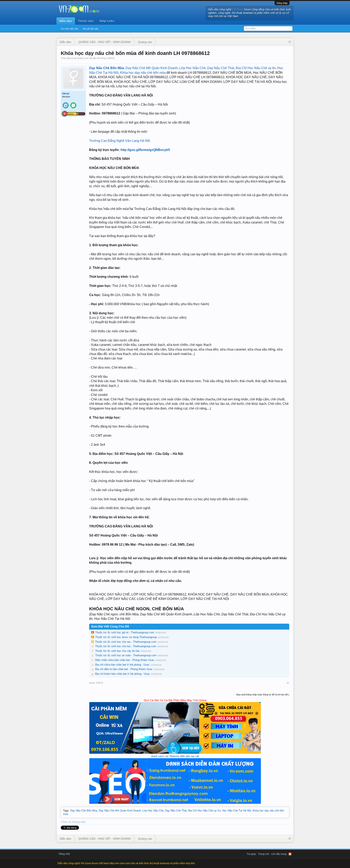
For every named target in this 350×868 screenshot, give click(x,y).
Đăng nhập (282, 3)
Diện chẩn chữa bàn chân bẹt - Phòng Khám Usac (124, 660)
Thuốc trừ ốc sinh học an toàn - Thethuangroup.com (125, 655)
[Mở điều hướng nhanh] (289, 42)
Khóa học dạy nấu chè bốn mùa (143, 72)
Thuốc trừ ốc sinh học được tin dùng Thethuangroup (126, 637)
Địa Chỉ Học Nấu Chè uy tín (256, 68)
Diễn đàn (66, 21)
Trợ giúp (251, 854)
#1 (288, 683)
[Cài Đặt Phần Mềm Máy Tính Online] (175, 752)
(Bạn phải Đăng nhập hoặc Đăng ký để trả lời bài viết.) (262, 694)
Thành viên (86, 20)
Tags (66, 810)
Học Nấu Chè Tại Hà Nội (236, 810)
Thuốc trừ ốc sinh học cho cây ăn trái (117, 650)
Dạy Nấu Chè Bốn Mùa (106, 68)
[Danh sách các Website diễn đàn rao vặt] (175, 802)
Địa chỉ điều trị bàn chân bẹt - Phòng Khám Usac (124, 669)
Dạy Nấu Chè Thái (220, 68)
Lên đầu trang (279, 854)
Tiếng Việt (64, 854)
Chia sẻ (66, 821)
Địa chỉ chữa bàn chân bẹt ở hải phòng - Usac (122, 664)
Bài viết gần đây (90, 29)
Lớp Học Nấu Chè (192, 68)
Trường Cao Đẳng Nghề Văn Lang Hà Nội (119, 140)
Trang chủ (263, 854)
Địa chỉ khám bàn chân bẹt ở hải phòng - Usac (122, 673)
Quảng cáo (82, 58)
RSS (290, 854)
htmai (103, 58)
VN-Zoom (237, 9)
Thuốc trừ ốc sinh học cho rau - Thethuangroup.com (125, 641)
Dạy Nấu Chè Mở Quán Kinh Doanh (152, 68)
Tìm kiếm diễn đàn (69, 29)
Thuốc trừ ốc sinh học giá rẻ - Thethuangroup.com (124, 632)
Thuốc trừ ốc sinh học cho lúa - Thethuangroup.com (125, 646)
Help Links (107, 20)
